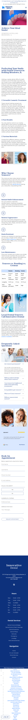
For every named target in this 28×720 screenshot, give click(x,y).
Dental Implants (16, 695)
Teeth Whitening (16, 713)
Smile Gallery (16, 681)
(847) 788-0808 (14, 579)
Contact (14, 657)
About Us (15, 675)
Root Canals (16, 706)
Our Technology (16, 680)
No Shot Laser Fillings (16, 702)
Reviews (16, 683)
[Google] (14, 585)
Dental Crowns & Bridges (14, 625)
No (12, 493)
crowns (3, 336)
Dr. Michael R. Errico (16, 674)
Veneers (16, 714)
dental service (17, 184)
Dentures (14, 634)
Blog (15, 717)
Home (14, 650)
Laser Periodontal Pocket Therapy (16, 700)
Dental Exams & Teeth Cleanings (14, 627)
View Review (22, 444)
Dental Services (14, 655)
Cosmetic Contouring (16, 688)
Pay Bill (15, 716)
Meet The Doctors (15, 671)
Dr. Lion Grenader (14, 653)
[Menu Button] (26, 7)
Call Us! (6, 717)
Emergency (14, 636)
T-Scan (16, 711)
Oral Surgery (16, 703)
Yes (12, 489)
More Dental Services (14, 640)
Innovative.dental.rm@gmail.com (14, 577)
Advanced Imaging (16, 686)
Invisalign (9, 336)
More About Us (16, 678)
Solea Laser (16, 709)
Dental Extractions (14, 629)
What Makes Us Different (16, 677)
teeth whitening (11, 239)
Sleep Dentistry (16, 708)
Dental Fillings (14, 631)
